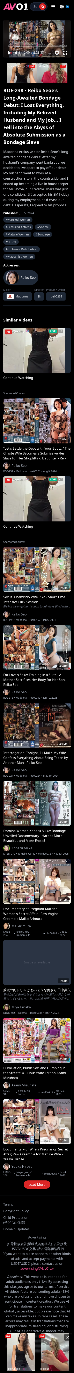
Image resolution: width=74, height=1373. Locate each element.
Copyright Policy (16, 1211)
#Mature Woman (17, 234)
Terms (8, 1204)
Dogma (22, 1013)
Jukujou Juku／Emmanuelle (24, 933)
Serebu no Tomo (24, 1092)
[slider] (37, 46)
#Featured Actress (18, 227)
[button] (9, 53)
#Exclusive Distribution (21, 249)
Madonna (21, 471)
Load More (37, 1184)
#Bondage (43, 234)
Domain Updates (16, 1229)
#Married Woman (18, 220)
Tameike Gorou (26, 853)
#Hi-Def (11, 242)
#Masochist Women (19, 256)
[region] (37, 39)
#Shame (43, 227)
